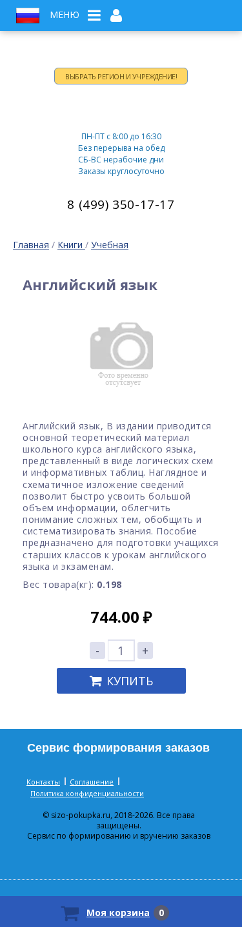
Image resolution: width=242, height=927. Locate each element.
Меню (64, 15)
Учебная (109, 245)
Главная (31, 245)
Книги (71, 245)
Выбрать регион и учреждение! (121, 76)
